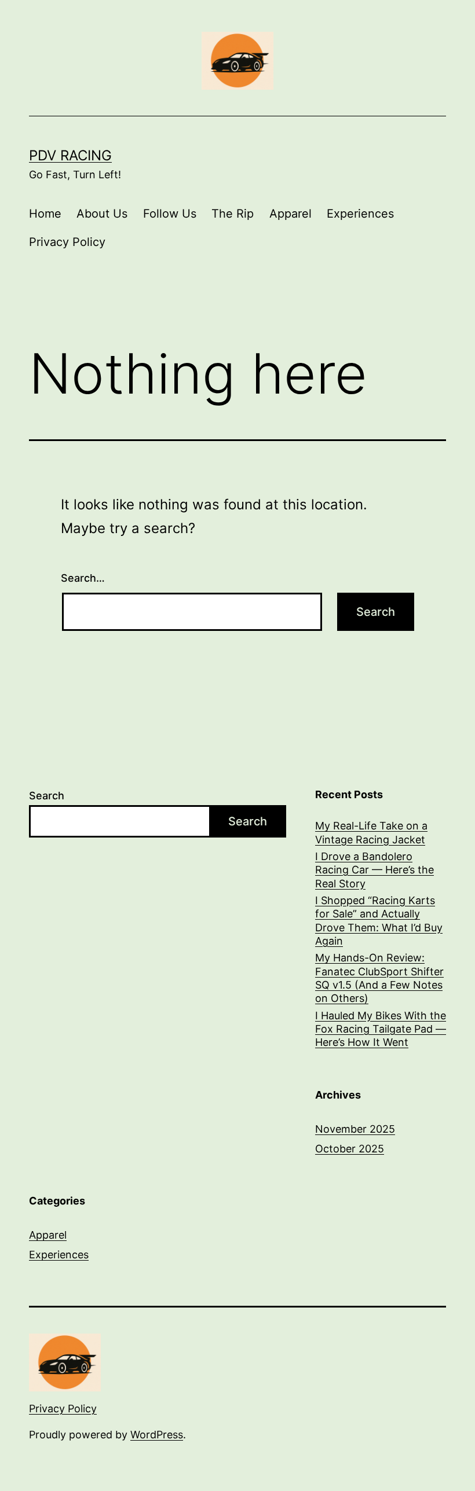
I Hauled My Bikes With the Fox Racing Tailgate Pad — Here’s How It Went (380, 1029)
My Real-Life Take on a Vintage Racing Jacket (371, 832)
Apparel (290, 214)
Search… (83, 578)
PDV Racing (70, 155)
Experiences (360, 214)
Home (45, 214)
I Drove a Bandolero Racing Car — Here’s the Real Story (374, 870)
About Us (101, 214)
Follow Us (169, 214)
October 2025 (349, 1149)
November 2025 (355, 1129)
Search (46, 795)
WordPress (156, 1434)
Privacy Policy (67, 242)
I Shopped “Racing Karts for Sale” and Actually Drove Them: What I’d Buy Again (379, 920)
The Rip (232, 214)
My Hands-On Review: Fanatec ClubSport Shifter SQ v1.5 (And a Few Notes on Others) (379, 978)
